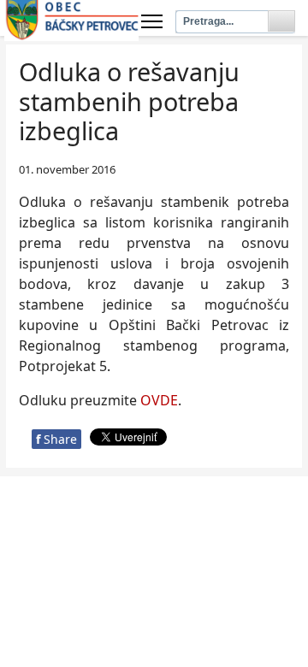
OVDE (159, 400)
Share (56, 439)
